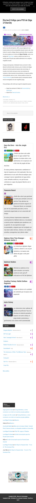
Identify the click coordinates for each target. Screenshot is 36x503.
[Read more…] (6, 97)
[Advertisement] (17, 387)
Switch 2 (17, 150)
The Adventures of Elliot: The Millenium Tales (14, 352)
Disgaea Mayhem (7, 330)
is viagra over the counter (9, 415)
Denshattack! (6, 348)
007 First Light (7, 334)
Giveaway (30, 101)
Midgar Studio (21, 103)
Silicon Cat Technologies (22, 496)
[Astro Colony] (8, 312)
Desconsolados (26, 88)
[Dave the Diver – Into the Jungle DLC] (8, 157)
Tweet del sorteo (16, 92)
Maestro (17, 420)
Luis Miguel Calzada (8, 420)
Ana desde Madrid (7, 426)
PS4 (5, 286)
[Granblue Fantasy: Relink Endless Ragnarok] (8, 293)
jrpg (9, 103)
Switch (16, 243)
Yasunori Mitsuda (7, 77)
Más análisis (6, 371)
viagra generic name (8, 410)
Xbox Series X (9, 150)
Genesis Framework (23, 498)
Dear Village (16, 101)
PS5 (4, 27)
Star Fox (5, 361)
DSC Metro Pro (14, 498)
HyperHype (11, 56)
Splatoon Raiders (10, 262)
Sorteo (26, 103)
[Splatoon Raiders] (8, 272)
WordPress (30, 498)
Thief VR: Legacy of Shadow (22, 431)
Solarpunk (6, 358)
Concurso (11, 99)
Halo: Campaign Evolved (9, 337)
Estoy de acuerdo (18, 9)
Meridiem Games (14, 103)
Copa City (5, 365)
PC (13, 150)
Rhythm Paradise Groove (9, 345)
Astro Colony (8, 302)
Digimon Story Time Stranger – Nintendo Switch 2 (14, 239)
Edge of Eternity (23, 101)
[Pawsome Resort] (8, 200)
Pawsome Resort (10, 190)
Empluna (5, 341)
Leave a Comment (25, 30)
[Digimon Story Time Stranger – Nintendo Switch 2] (8, 250)
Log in (18, 500)
